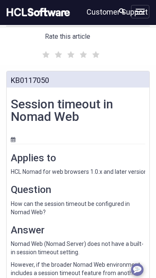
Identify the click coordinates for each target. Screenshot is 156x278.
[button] (121, 11)
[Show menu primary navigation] (140, 11)
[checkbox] (45, 53)
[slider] (70, 54)
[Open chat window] (137, 269)
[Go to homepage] (36, 12)
